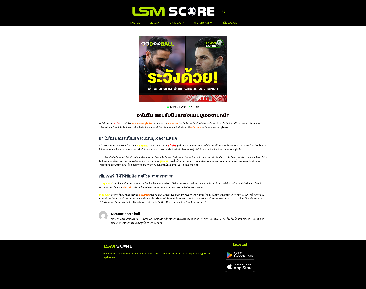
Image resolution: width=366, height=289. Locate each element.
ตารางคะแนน (201, 23)
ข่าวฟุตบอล (142, 145)
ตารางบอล (175, 23)
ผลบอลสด (134, 23)
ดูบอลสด (155, 23)
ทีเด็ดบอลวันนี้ (229, 23)
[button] (223, 11)
